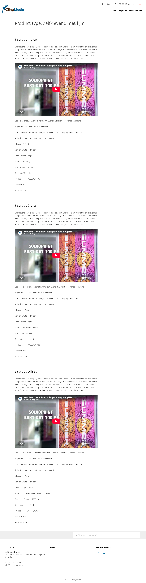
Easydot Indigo (26, 39)
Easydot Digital (26, 205)
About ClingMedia (119, 10)
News (131, 10)
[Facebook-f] (102, 4)
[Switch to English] (140, 4)
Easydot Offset (26, 371)
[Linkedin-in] (108, 4)
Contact (138, 10)
